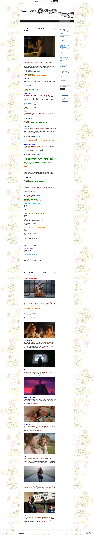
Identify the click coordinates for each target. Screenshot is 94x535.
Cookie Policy (21, 533)
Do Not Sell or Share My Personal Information (55, 531)
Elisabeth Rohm (40, 264)
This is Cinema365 (31, 21)
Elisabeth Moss (35, 264)
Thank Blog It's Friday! (63, 65)
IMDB (61, 60)
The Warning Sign (63, 66)
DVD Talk (61, 56)
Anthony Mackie (43, 262)
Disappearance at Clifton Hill (28, 264)
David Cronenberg (49, 263)
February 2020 (37, 524)
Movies (63, 98)
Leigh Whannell (44, 265)
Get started (55, 1)
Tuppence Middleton (27, 267)
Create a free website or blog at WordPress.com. (39, 531)
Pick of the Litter (29, 525)
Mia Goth (48, 265)
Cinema (65, 98)
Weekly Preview (29, 262)
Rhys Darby (36, 266)
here (30, 70)
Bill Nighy (52, 262)
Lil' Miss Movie (62, 61)
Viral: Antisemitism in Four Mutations (30, 254)
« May (62, 33)
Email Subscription (63, 80)
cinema (31, 263)
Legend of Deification (45, 524)
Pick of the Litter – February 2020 (35, 273)
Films (50, 264)
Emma (44, 264)
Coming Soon (37, 21)
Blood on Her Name (27, 263)
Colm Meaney (39, 263)
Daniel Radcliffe (43, 263)
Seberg (45, 266)
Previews (32, 266)
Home (25, 21)
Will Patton (32, 267)
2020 (35, 262)
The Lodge (37, 525)
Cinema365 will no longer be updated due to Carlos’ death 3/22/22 (64, 41)
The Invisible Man (52, 266)
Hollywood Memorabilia (64, 59)
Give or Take (62, 44)
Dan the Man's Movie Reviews (65, 54)
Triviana (61, 67)
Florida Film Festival (63, 73)
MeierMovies (62, 63)
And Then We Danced (47, 523)
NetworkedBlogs (64, 95)
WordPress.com (62, 68)
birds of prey (53, 523)
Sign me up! (62, 89)
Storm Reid (48, 266)
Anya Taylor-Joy (48, 262)
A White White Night (40, 523)
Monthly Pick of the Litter (31, 523)
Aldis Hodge (38, 262)
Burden (25, 524)
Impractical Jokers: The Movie (31, 265)
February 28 (47, 264)
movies (51, 265)
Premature (28, 266)
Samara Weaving (40, 266)
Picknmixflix (62, 64)
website (38, 71)
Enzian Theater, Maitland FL (64, 72)
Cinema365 (34, 263)
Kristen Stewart (38, 265)
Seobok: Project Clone (63, 47)
